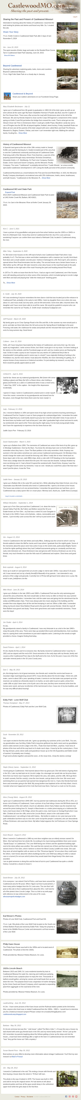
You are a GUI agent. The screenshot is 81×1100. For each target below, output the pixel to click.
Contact (17, 1096)
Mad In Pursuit (17, 1057)
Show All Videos (9, 55)
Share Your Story (10, 32)
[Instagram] (69, 1097)
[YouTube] (76, 1097)
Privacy (23, 1096)
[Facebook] (66, 1097)
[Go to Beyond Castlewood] (67, 89)
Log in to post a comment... (14, 496)
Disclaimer (30, 1096)
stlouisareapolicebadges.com (14, 896)
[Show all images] (67, 43)
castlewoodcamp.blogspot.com (14, 1014)
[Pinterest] (73, 1097)
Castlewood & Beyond (23, 94)
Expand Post (10, 192)
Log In (75, 17)
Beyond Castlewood (12, 65)
